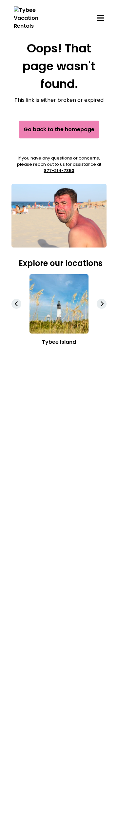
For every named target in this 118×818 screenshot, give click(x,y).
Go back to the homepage (59, 129)
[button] (102, 304)
